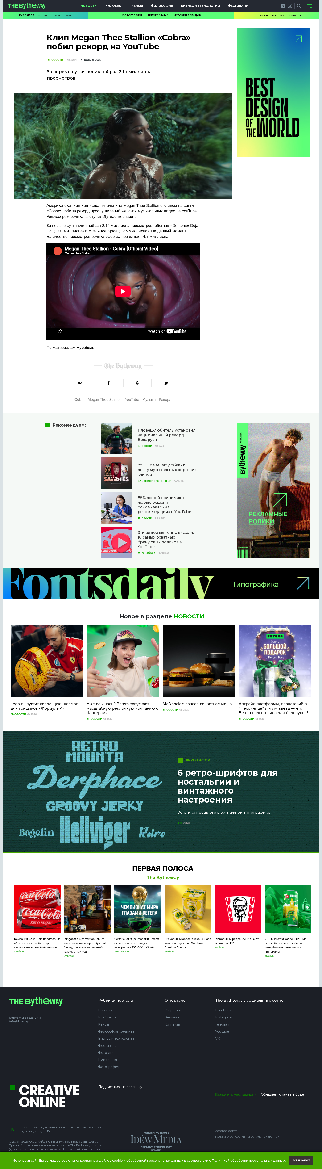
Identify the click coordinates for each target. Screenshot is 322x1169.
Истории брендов (187, 15)
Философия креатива (116, 1031)
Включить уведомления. (237, 1094)
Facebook (223, 1010)
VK (217, 1038)
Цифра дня (107, 1060)
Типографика (158, 15)
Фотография (132, 15)
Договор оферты (227, 1131)
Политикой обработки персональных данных (248, 1160)
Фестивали (238, 6)
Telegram (223, 1024)
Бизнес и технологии (200, 6)
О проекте (262, 15)
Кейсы (137, 6)
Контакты (294, 15)
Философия (162, 6)
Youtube (222, 1031)
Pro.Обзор (114, 6)
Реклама (278, 15)
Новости (89, 6)
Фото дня (106, 1053)
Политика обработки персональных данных (247, 1136)
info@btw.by (19, 1021)
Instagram (223, 1017)
